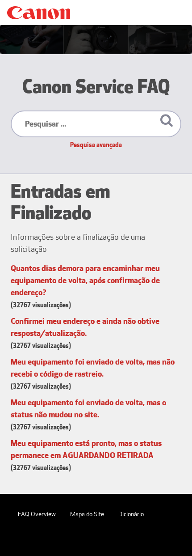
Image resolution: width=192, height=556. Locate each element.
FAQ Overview (37, 514)
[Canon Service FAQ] (38, 12)
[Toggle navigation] (172, 12)
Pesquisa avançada (96, 145)
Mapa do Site (87, 514)
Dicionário (131, 514)
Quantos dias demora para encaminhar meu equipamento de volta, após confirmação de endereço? (85, 280)
